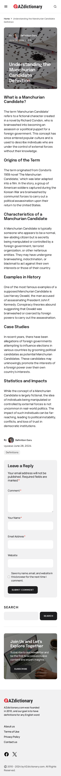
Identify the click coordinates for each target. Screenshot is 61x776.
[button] (6, 6)
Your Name (15, 518)
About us (9, 726)
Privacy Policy (12, 737)
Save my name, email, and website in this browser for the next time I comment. (32, 576)
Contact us (10, 742)
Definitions (12, 452)
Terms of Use (11, 731)
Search (11, 607)
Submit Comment (23, 589)
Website (12, 555)
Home (7, 18)
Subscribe (20, 669)
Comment (14, 490)
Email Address (16, 536)
